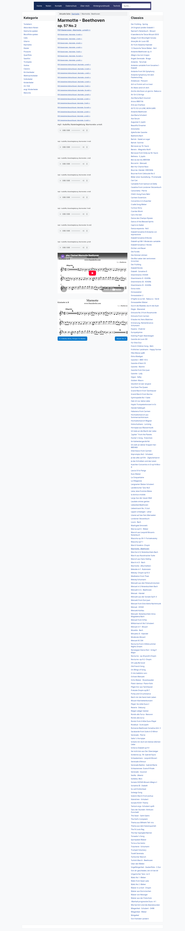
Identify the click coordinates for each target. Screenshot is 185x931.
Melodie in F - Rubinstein (141, 569)
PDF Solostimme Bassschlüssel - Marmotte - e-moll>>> (74, 99)
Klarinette (28, 45)
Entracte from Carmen (140, 316)
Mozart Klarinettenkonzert (142, 700)
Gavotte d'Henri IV (138, 363)
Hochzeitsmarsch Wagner (141, 421)
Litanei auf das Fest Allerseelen (143, 515)
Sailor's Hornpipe (138, 738)
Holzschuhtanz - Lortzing (141, 424)
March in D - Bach (138, 562)
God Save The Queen (139, 387)
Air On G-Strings (137, 94)
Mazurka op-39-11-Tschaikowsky (144, 538)
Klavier (26, 48)
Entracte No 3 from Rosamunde (144, 312)
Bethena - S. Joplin (138, 156)
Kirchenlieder (29, 72)
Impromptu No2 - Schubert (142, 454)
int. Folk (27, 86)
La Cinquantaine (137, 477)
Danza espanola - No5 (140, 228)
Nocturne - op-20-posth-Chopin (143, 656)
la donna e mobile (138, 494)
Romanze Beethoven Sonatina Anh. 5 (146, 728)
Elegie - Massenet (138, 309)
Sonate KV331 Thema (139, 803)
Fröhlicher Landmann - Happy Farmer (146, 349)
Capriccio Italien (137, 225)
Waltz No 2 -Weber (138, 884)
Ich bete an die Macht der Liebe (143, 431)
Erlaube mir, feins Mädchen (142, 319)
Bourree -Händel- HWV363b (142, 170)
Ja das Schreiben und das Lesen (143, 461)
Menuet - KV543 (137, 607)
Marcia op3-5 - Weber (139, 529)
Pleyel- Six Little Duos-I (140, 704)
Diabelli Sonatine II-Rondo (141, 238)
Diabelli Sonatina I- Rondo (141, 245)
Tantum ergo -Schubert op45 (142, 806)
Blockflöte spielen (31, 34)
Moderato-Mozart (138, 637)
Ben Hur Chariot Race (139, 166)
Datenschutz (71, 6)
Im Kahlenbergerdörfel (140, 441)
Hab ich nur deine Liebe (140, 401)
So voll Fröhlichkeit (138, 789)
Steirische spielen (31, 31)
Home (39, 6)
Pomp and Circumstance (141, 694)
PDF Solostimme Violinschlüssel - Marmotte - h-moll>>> (74, 69)
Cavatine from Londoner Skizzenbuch (146, 187)
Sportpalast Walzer (138, 840)
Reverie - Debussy (138, 707)
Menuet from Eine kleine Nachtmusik (146, 603)
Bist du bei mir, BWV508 (140, 160)
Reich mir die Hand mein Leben (143, 697)
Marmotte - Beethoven (140, 548)
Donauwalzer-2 (137, 295)
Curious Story (136, 208)
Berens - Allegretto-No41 (141, 149)
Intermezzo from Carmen (141, 451)
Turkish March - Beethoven (142, 860)
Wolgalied (135, 915)
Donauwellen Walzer (139, 302)
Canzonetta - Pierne (139, 191)
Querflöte (28, 55)
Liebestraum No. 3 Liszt (140, 508)
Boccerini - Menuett (139, 163)
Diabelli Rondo (137, 268)
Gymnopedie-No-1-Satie (140, 397)
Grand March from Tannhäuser (143, 391)
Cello (26, 38)
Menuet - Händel (137, 593)
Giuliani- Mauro (137, 380)
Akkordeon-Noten (31, 27)
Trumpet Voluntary (138, 850)
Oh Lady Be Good (138, 663)
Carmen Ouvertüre (138, 197)
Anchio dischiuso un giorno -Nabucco (146, 91)
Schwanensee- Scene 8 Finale (142, 768)
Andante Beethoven (139, 112)
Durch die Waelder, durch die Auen (145, 306)
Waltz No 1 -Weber (138, 877)
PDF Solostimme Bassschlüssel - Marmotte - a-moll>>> (74, 116)
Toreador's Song (137, 836)
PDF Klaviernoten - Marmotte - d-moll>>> (70, 43)
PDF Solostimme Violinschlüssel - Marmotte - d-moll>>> (74, 77)
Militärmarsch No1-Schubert (142, 623)
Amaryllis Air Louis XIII (140, 41)
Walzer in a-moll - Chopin (141, 888)
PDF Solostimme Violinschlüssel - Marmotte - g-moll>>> (74, 95)
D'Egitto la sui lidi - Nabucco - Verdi (145, 299)
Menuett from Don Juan (140, 600)
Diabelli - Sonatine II (139, 271)
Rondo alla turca (137, 718)
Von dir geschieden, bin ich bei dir (144, 870)
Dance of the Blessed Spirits (142, 221)
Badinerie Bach (137, 136)
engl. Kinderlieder (31, 89)
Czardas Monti (137, 211)
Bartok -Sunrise (137, 142)
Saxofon (27, 58)
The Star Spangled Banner (141, 833)
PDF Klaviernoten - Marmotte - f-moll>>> (70, 52)
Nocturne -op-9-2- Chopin (141, 659)
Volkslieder (28, 79)
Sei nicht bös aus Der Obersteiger (144, 751)
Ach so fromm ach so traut (142, 84)
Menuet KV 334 (137, 640)
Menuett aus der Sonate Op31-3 (144, 597)
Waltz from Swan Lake (140, 881)
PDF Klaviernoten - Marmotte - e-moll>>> (70, 47)
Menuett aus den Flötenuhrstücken (145, 583)
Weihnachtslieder (31, 75)
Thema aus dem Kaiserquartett (143, 826)
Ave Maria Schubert (139, 115)
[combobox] (136, 5)
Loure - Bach (136, 522)
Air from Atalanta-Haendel (141, 45)
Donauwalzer (136, 292)
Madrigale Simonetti (139, 525)
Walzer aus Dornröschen (141, 891)
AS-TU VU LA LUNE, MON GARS (143, 108)
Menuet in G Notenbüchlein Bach (144, 586)
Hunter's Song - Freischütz (141, 438)
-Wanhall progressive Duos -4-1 (143, 901)
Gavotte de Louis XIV (139, 339)
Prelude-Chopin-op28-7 (140, 690)
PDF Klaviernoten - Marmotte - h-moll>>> (70, 34)
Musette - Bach (137, 630)
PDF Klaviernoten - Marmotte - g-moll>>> (70, 60)
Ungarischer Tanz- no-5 (140, 874)
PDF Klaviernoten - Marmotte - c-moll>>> (70, 39)
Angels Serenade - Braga (141, 58)
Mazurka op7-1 (137, 542)
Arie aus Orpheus (138, 105)
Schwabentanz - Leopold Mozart (144, 758)
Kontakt (58, 6)
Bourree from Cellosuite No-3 (143, 173)
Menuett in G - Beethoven (141, 590)
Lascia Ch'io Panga (138, 470)
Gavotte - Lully (136, 373)
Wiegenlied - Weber (139, 912)
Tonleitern (28, 24)
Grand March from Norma (141, 394)
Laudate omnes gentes (140, 501)
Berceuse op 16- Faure (140, 146)
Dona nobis (135, 288)
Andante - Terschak (138, 62)
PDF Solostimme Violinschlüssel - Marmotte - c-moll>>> (74, 73)
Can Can (134, 180)
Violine (26, 65)
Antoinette (135, 129)
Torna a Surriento (138, 843)
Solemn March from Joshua (142, 796)
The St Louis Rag (137, 829)
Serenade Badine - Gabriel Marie (144, 765)
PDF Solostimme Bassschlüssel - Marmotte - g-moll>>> (74, 112)
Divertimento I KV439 (139, 275)
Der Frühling (136, 264)
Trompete (28, 62)
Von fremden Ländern (140, 918)
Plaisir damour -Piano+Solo (142, 683)
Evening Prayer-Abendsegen (142, 336)
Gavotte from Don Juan (140, 370)
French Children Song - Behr (142, 346)
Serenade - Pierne (138, 735)
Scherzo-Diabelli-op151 (140, 748)
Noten (48, 6)
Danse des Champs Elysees (142, 218)
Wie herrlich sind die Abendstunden (145, 905)
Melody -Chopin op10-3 (140, 573)
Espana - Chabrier (138, 329)
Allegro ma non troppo (140, 55)
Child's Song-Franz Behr (140, 194)
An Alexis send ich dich (140, 87)
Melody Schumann (138, 579)
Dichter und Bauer (138, 248)
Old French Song (137, 666)
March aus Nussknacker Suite (143, 555)
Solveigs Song (136, 792)
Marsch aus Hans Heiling (141, 559)
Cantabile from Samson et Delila (144, 184)
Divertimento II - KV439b (141, 278)
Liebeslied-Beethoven (139, 505)
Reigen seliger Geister (140, 711)
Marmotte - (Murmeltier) (141, 566)
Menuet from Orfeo (139, 620)
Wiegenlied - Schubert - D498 (142, 908)
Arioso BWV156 (137, 101)
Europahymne (136, 332)
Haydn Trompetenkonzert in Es (143, 404)
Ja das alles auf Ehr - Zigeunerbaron (145, 457)
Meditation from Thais (140, 576)
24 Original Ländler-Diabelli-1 (142, 27)
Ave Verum (135, 118)
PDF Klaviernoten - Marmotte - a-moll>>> (74, 30)
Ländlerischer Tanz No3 (140, 488)
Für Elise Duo (136, 342)
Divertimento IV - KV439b (141, 285)
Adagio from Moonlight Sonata (143, 38)
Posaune (27, 51)
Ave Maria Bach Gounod (140, 98)
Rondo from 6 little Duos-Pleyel (143, 721)
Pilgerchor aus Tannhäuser (142, 687)
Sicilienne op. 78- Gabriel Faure (143, 755)
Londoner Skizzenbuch (140, 518)
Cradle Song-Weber (139, 204)
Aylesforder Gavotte (139, 132)
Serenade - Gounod (139, 772)
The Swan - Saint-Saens (140, 815)
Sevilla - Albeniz (137, 775)
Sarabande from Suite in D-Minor (144, 731)
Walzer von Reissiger (139, 894)
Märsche (27, 93)
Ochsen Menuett (138, 676)
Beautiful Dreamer (138, 125)
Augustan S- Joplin (138, 122)
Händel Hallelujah (138, 408)
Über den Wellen (137, 864)
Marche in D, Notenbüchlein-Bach (144, 552)
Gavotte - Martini (138, 366)
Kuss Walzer (136, 474)
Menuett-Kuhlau (137, 610)
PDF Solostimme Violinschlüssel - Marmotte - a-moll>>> (74, 64)
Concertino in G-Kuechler (141, 201)
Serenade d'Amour (138, 761)
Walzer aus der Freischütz (141, 898)
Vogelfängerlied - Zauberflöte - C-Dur (146, 867)
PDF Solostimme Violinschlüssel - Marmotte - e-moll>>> (74, 82)
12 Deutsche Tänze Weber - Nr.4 (143, 48)
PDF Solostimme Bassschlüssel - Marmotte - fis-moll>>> (74, 107)
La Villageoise (136, 481)
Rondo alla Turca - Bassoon (142, 714)
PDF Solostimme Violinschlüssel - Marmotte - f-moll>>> (74, 86)
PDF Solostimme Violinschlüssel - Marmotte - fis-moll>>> (74, 90)
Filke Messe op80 (138, 353)
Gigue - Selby (136, 377)
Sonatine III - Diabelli (139, 785)
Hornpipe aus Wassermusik (142, 427)
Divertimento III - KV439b (141, 282)
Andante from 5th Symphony (142, 71)
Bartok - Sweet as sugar (140, 139)
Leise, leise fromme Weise (141, 491)
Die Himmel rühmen (139, 255)
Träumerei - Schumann (140, 846)
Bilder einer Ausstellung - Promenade (146, 177)
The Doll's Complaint (139, 819)
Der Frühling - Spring (139, 24)
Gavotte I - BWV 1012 (139, 360)
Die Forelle (135, 251)
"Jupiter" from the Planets (141, 434)
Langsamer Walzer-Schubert (142, 484)
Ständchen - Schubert (139, 799)
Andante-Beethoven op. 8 (141, 51)
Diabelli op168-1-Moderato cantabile (145, 241)
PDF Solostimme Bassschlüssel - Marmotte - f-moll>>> (74, 103)
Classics (27, 69)
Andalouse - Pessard (139, 81)
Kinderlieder (29, 82)
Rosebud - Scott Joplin (140, 724)
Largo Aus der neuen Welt (141, 498)
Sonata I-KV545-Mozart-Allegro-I (144, 782)
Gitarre (26, 41)
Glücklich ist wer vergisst (141, 384)
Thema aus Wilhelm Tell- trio (142, 822)
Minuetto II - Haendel (139, 633)
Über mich (85, 6)
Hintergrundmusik (101, 6)
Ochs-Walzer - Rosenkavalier (142, 680)
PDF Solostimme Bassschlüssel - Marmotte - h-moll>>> (74, 120)
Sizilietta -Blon (136, 779)
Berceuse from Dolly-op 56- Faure (144, 153)
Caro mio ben (136, 215)
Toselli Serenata (137, 853)
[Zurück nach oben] (181, 927)
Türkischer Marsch (138, 857)
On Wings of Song (138, 670)
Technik (116, 6)
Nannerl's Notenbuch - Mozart (143, 31)
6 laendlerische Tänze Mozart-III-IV (145, 34)
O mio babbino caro (139, 673)
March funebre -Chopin (140, 545)
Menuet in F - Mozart (139, 627)
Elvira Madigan (137, 356)
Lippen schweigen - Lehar (141, 512)
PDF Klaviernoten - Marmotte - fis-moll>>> (70, 56)
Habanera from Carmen (140, 411)
